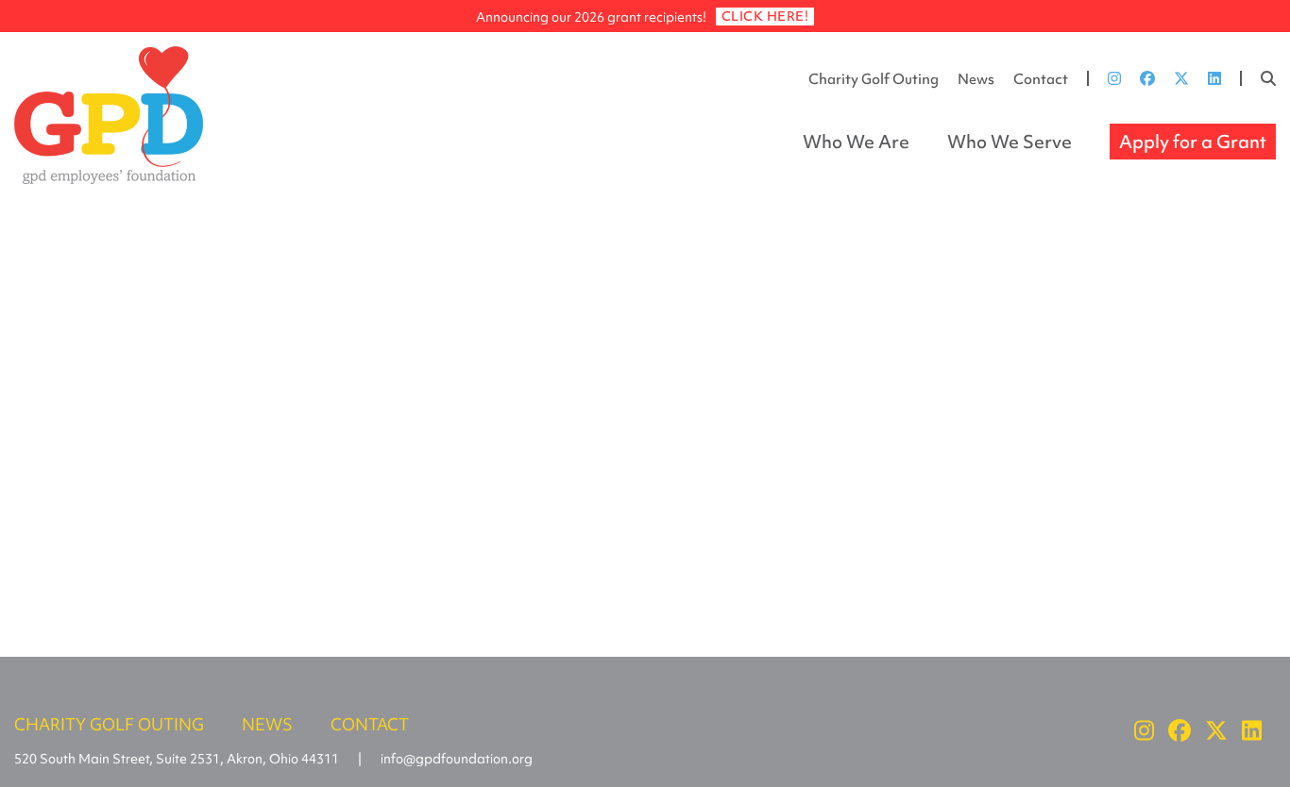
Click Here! (765, 16)
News (976, 79)
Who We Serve (1009, 141)
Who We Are (856, 141)
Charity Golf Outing (873, 79)
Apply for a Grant (1192, 141)
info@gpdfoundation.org (457, 758)
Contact (1040, 79)
